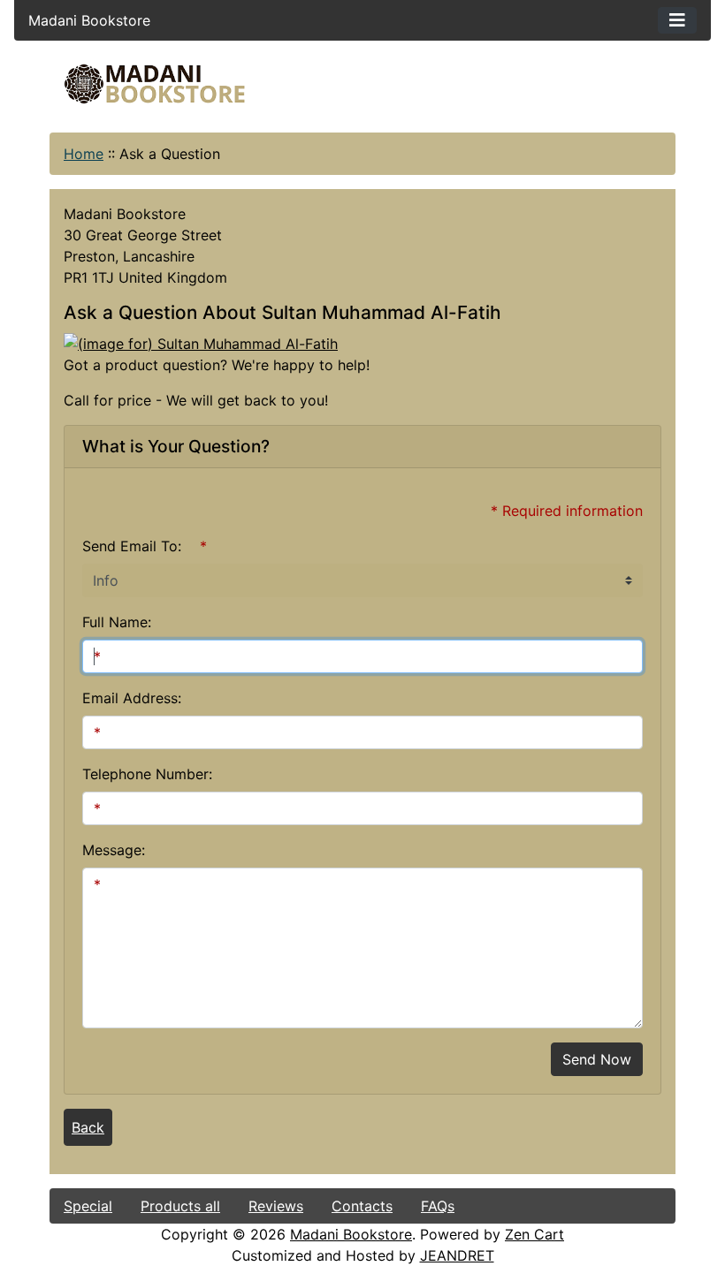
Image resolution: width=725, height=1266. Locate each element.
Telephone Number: (147, 774)
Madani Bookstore (351, 1234)
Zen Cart (534, 1234)
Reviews (275, 1206)
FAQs (437, 1206)
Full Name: (116, 622)
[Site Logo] (154, 84)
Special (88, 1206)
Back (88, 1127)
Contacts (362, 1206)
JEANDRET (457, 1255)
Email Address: (131, 698)
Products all (180, 1206)
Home (83, 154)
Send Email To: (131, 546)
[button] (565, 1192)
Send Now (596, 1059)
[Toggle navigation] (677, 20)
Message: (113, 850)
